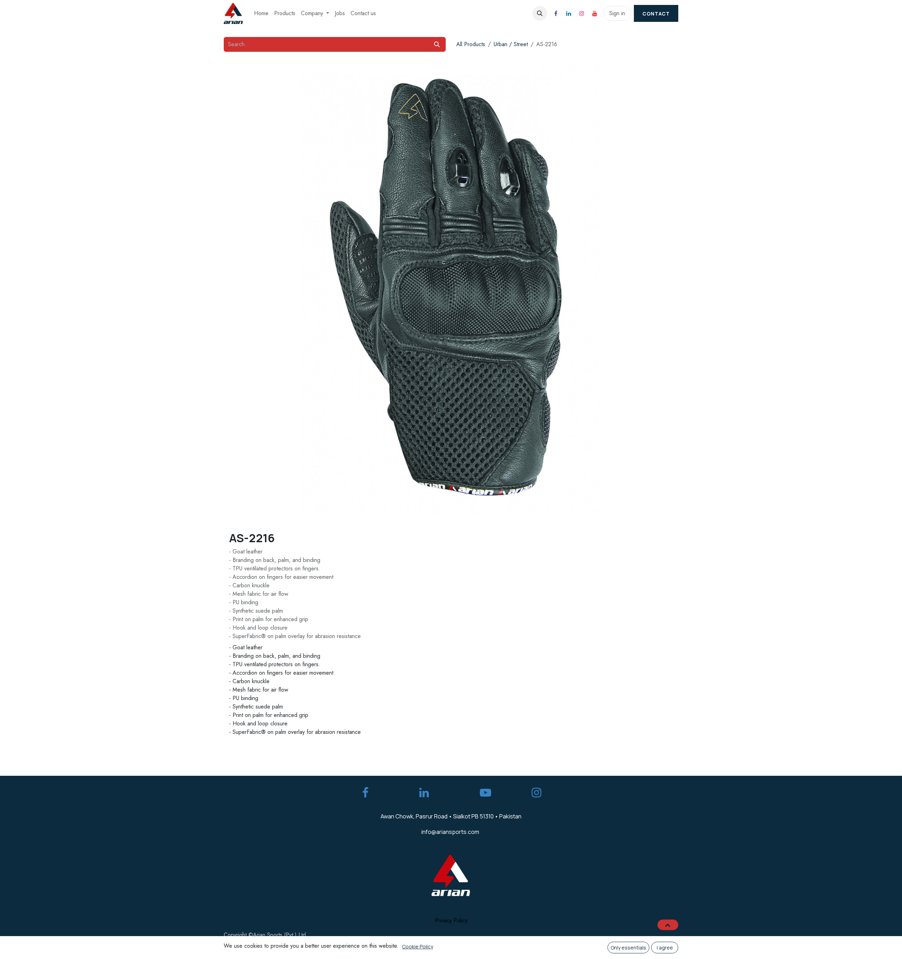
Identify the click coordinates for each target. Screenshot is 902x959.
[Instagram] (581, 13)
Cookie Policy (417, 946)
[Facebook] (555, 13)
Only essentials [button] (628, 947)
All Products (470, 44)
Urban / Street (511, 44)
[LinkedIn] (568, 13)
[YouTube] (594, 13)
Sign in (617, 13)
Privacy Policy (451, 920)
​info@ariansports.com (450, 832)
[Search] (437, 44)
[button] (539, 13)
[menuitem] (261, 13)
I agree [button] (665, 947)
